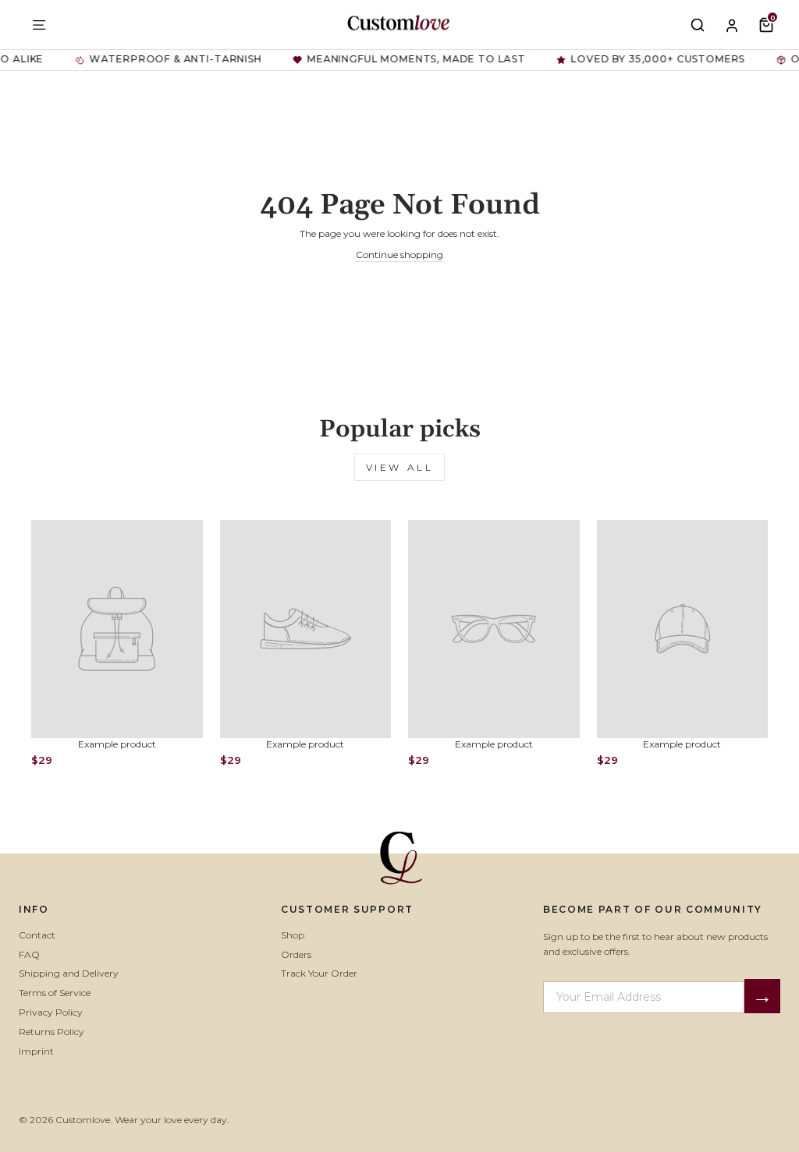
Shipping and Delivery (69, 973)
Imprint (36, 1051)
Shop (292, 935)
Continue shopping (399, 254)
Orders (296, 954)
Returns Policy (51, 1031)
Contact (37, 935)
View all (400, 467)
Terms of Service (55, 992)
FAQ (29, 954)
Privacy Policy (51, 1012)
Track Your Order (319, 973)
